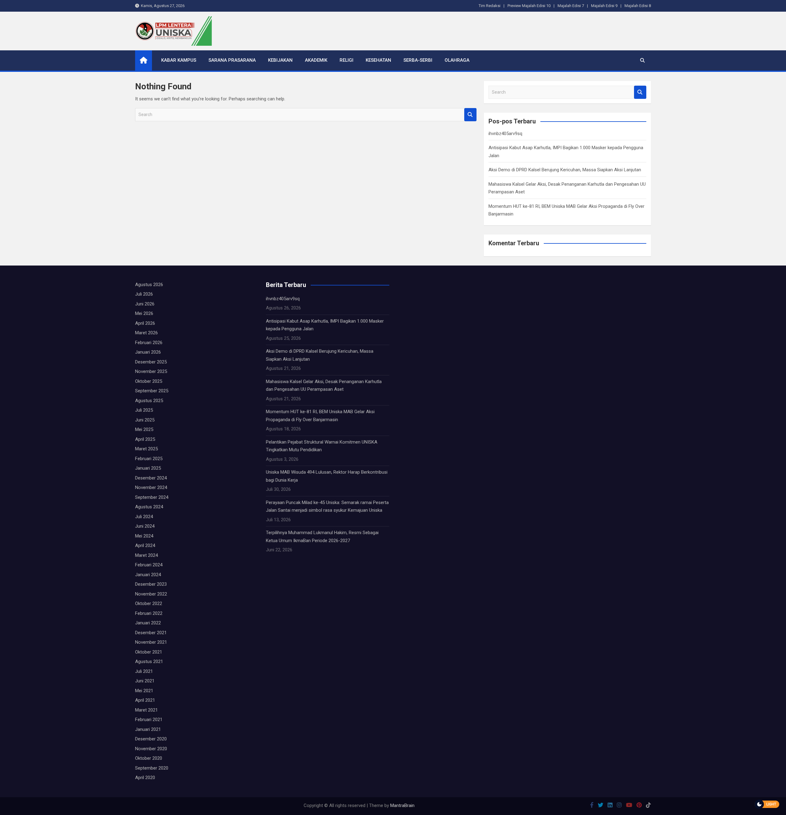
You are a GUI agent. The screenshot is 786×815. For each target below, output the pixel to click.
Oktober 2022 (148, 603)
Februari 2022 (148, 613)
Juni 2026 (144, 304)
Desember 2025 (151, 362)
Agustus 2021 (149, 661)
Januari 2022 (148, 623)
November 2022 (151, 594)
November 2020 (151, 748)
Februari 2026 (148, 342)
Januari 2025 (148, 468)
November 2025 (151, 371)
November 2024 (151, 487)
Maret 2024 (146, 555)
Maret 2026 (146, 333)
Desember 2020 (151, 739)
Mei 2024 (144, 536)
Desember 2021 (151, 632)
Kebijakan (280, 60)
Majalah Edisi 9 (604, 5)
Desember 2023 (151, 584)
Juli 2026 (144, 294)
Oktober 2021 (148, 652)
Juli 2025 (144, 410)
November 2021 (151, 642)
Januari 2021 (148, 729)
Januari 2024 (148, 574)
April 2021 (145, 700)
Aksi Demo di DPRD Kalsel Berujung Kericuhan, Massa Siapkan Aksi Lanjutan (564, 170)
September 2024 (151, 497)
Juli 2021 (144, 671)
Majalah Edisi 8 (638, 5)
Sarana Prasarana (232, 60)
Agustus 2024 (149, 507)
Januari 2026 (148, 352)
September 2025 (151, 391)
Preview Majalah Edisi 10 (529, 5)
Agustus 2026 (149, 284)
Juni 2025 (144, 420)
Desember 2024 (151, 478)
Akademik (316, 60)
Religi (346, 60)
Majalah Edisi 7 (571, 5)
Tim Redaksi (489, 5)
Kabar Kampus (178, 60)
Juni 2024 (144, 526)
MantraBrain (402, 805)
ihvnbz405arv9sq (505, 133)
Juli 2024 (144, 516)
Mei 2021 (144, 690)
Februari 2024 (148, 565)
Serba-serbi (417, 60)
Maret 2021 (146, 710)
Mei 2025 (144, 429)
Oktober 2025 (148, 381)
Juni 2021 (144, 681)
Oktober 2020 (148, 758)
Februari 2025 (148, 458)
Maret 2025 (146, 449)
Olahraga (457, 60)
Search (470, 114)
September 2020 (151, 768)
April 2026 (145, 323)
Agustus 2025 (149, 400)
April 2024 (145, 545)
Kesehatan (378, 60)
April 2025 (145, 439)
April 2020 (145, 777)
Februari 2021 (148, 719)
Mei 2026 (144, 313)
